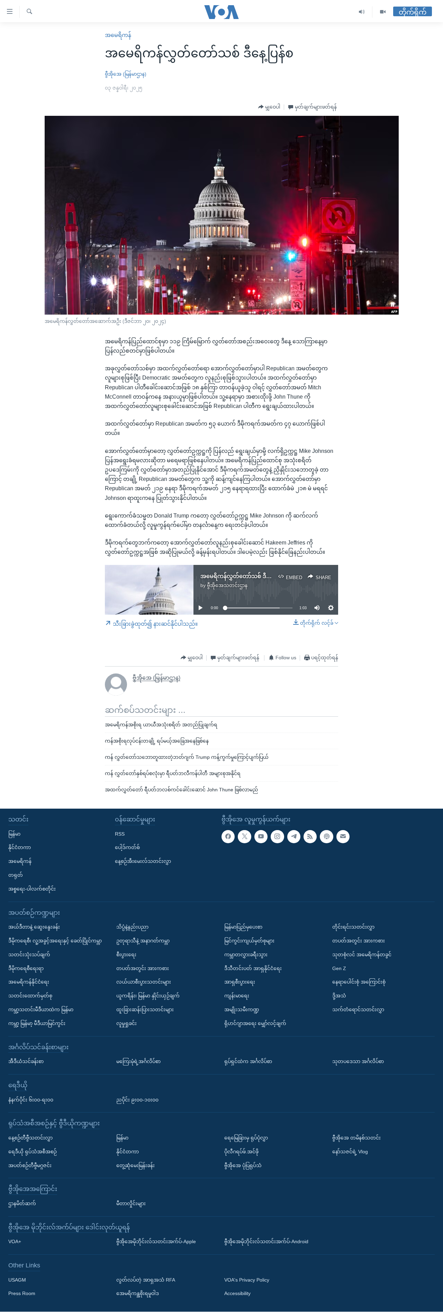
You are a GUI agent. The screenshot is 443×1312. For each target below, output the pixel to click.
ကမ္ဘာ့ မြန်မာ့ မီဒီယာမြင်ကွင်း (36, 1023)
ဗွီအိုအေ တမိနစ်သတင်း (356, 1138)
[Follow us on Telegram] (293, 836)
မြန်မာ (14, 834)
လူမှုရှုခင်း (126, 1023)
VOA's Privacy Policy (246, 1280)
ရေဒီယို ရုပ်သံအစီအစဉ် (32, 1151)
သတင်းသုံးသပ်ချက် (29, 954)
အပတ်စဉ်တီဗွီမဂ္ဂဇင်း (30, 1165)
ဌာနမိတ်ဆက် (22, 1203)
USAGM (17, 1280)
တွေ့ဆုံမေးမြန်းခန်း (135, 1165)
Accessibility (237, 1293)
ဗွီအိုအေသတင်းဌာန (227, 585)
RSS (120, 834)
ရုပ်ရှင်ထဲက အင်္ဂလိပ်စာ (248, 1061)
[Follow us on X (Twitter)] (244, 836)
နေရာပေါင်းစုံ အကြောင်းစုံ (359, 982)
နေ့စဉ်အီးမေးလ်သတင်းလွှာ (143, 861)
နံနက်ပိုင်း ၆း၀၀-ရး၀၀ (30, 1099)
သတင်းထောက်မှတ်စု (30, 996)
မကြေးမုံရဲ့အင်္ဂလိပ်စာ (138, 1061)
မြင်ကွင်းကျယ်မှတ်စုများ (249, 940)
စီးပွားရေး (126, 954)
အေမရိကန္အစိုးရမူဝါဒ (137, 1293)
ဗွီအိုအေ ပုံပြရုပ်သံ (243, 1165)
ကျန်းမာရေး (236, 996)
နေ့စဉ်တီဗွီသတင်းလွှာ (30, 1138)
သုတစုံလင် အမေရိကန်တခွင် (361, 954)
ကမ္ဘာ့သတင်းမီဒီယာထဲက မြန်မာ (40, 1009)
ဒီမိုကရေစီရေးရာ (26, 968)
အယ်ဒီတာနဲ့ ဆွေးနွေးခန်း (34, 927)
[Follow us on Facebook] (228, 836)
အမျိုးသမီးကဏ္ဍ (241, 1009)
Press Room (21, 1293)
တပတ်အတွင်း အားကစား (142, 968)
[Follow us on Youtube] (261, 836)
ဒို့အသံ (339, 996)
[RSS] (310, 836)
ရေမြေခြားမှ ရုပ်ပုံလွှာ (246, 1138)
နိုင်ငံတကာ (19, 847)
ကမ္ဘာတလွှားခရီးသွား (246, 954)
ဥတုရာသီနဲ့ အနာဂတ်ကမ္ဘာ (143, 940)
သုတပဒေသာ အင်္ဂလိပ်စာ (358, 1061)
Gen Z (339, 968)
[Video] (382, 12)
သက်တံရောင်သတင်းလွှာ (358, 1009)
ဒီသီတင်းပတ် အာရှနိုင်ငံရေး (253, 968)
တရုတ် (15, 875)
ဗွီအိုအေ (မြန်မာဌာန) (125, 74)
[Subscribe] (343, 836)
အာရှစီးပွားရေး (239, 982)
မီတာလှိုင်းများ (131, 1203)
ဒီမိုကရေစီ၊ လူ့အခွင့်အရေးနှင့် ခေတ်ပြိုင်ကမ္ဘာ (55, 940)
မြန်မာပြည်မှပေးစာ (243, 927)
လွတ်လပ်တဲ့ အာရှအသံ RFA (145, 1280)
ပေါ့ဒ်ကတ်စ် (127, 847)
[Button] (269, 107)
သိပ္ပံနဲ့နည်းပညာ (132, 927)
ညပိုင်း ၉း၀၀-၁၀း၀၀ (137, 1099)
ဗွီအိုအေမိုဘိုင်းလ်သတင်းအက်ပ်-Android (266, 1242)
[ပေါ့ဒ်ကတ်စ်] (326, 836)
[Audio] (361, 12)
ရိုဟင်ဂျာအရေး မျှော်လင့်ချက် (255, 1023)
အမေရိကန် (118, 35)
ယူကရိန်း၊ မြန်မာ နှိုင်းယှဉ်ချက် (148, 996)
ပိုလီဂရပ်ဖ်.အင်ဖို (241, 1151)
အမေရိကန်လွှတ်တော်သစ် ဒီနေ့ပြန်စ (243, 576)
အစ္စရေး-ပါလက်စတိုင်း (32, 889)
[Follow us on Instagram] (277, 836)
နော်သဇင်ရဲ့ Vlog (350, 1151)
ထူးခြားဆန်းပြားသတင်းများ (145, 1009)
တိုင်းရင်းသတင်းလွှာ (353, 927)
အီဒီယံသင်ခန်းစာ (26, 1061)
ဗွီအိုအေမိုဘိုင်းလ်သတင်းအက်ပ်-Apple (156, 1242)
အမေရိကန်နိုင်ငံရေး (28, 982)
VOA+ (14, 1242)
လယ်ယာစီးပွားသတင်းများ (143, 982)
